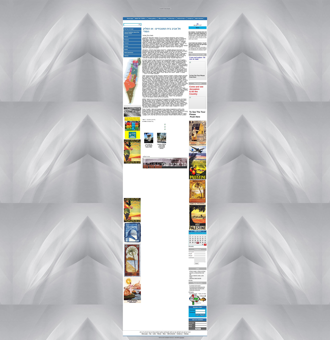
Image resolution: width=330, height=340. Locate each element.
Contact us (190, 18)
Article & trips (181, 18)
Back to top (147, 156)
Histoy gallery (152, 18)
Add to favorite (199, 18)
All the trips (171, 18)
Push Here (194, 117)
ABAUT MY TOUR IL (140, 18)
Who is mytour (162, 18)
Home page (130, 18)
